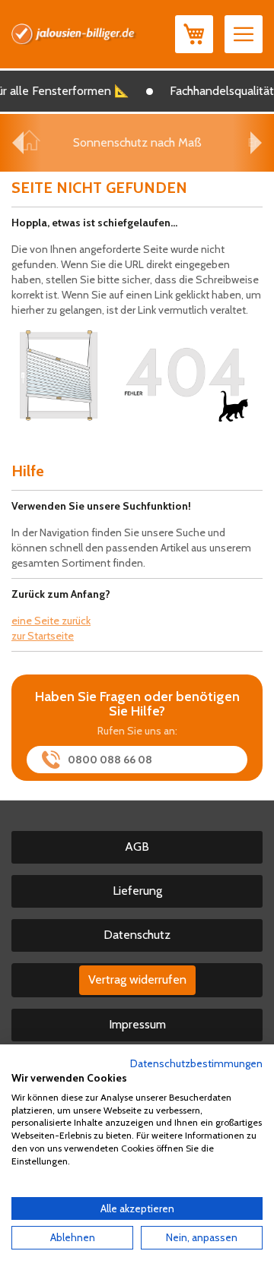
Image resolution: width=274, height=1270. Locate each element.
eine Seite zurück (51, 620)
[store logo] (74, 34)
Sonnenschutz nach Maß (137, 142)
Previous (18, 143)
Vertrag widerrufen (137, 979)
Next (256, 143)
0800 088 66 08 (110, 759)
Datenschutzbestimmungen (196, 1063)
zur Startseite (42, 636)
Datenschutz (137, 934)
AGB (137, 846)
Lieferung (137, 890)
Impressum (137, 1024)
